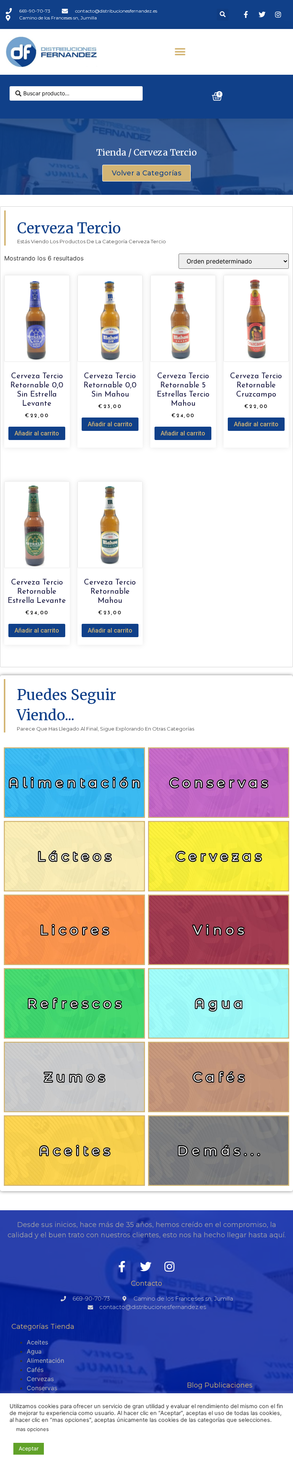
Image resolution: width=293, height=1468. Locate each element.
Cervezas (40, 1379)
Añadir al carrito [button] (36, 433)
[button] (223, 15)
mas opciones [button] (32, 1429)
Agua (34, 1351)
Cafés (35, 1369)
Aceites (37, 1342)
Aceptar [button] (29, 1448)
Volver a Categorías (146, 173)
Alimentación (45, 1360)
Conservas (42, 1388)
